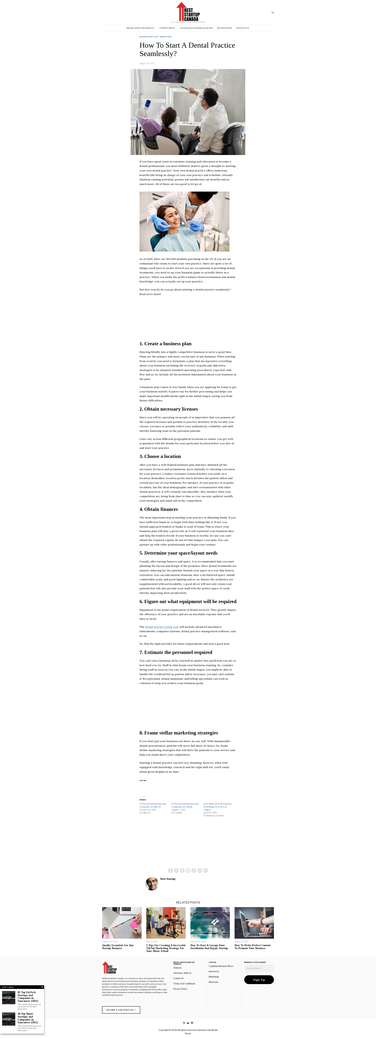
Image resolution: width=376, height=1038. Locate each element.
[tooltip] (170, 870)
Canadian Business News (221, 966)
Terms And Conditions (184, 983)
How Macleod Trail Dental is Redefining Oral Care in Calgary (217, 806)
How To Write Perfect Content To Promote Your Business (253, 947)
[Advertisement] (188, 320)
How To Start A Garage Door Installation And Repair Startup (209, 947)
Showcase (213, 982)
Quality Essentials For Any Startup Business (118, 947)
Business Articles (149, 37)
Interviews (214, 971)
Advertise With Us (182, 973)
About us (177, 967)
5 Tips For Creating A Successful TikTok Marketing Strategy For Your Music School (165, 948)
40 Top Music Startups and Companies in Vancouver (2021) (28, 1018)
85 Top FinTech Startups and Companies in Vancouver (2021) (28, 996)
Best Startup (168, 878)
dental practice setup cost (162, 627)
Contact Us (178, 978)
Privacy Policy (180, 989)
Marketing (166, 37)
